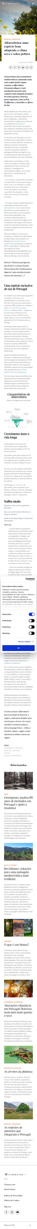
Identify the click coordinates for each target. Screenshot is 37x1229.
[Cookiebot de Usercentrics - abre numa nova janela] (26, 579)
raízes (12, 469)
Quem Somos (9, 1189)
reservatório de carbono (12, 208)
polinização (19, 124)
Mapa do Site (9, 1225)
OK (18, 648)
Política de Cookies (11, 1201)
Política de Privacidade (13, 1196)
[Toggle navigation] (33, 4)
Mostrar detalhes (24, 641)
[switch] (32, 620)
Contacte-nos (9, 1185)
